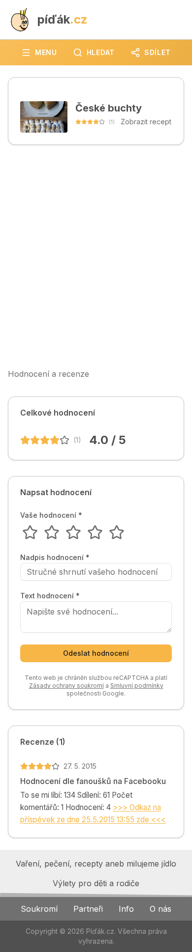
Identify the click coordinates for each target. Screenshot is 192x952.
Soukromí (39, 909)
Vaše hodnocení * (51, 515)
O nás (160, 909)
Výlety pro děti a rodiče (96, 883)
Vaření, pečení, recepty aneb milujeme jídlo (96, 863)
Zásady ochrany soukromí (66, 685)
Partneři (88, 909)
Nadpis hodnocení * (55, 557)
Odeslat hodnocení (96, 653)
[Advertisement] (96, 256)
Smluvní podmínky (136, 685)
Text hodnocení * (50, 595)
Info (126, 909)
